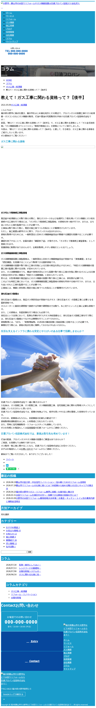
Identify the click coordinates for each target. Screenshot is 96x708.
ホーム (9, 12)
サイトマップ (12, 41)
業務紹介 (11, 540)
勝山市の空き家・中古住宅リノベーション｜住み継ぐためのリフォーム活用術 (51, 482)
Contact (9, 56)
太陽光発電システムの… (30, 571)
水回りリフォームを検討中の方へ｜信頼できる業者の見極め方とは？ (47, 494)
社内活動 (11, 546)
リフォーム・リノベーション (24, 594)
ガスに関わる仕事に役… (30, 574)
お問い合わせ (27, 448)
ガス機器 (10, 22)
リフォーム (11, 19)
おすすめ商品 (13, 527)
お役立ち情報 (13, 530)
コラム (9, 38)
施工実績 (10, 25)
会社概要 (10, 35)
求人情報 (11, 543)
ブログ (9, 28)
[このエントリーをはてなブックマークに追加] (7, 465)
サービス (10, 15)
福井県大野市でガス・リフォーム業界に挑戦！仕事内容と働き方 (45, 491)
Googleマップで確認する (13, 694)
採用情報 (10, 31)
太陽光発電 (16, 597)
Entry (34, 641)
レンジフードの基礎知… (30, 568)
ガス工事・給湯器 (14, 86)
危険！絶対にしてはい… (30, 564)
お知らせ (11, 533)
